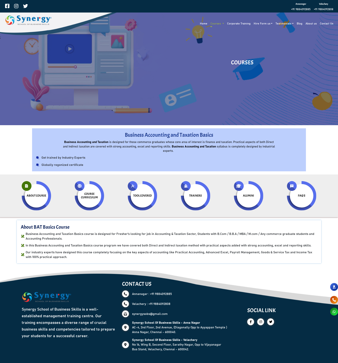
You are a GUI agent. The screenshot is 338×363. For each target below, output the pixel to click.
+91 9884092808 (323, 9)
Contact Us (326, 23)
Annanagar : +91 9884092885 (152, 294)
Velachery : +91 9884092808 (151, 303)
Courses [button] (216, 23)
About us (311, 23)
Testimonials (283, 23)
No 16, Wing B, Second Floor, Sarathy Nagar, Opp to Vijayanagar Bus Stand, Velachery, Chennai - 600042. (176, 344)
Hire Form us (262, 23)
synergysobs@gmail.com (150, 313)
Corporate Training (239, 23)
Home (203, 23)
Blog (299, 23)
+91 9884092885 (301, 9)
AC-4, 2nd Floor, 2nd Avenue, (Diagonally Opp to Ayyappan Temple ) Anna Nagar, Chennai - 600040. (179, 327)
